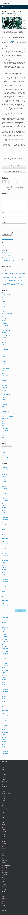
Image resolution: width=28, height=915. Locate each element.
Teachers (16, 159)
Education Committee (6, 337)
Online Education (5, 401)
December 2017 (5, 538)
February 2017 (5, 555)
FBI (3, 344)
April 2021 (4, 486)
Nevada (3, 383)
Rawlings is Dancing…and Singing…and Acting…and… (14, 166)
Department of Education (7, 330)
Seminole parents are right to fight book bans (10, 262)
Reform (3, 408)
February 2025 (5, 465)
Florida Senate (5, 349)
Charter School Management (7, 313)
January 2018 (4, 536)
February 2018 (5, 534)
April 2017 (4, 552)
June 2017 (4, 548)
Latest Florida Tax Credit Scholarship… (14, 171)
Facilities (8, 158)
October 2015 (4, 583)
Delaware (4, 328)
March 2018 (4, 533)
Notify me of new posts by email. (9, 232)
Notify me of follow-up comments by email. (11, 229)
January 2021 (4, 491)
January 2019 (4, 515)
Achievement (4, 292)
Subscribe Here (20, 610)
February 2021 (5, 490)
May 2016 (4, 570)
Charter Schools (5, 315)
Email (3, 217)
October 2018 (4, 521)
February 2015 (5, 596)
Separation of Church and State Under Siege (15, 271)
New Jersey (4, 387)
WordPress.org (5, 459)
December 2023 (5, 467)
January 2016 (4, 577)
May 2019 (4, 509)
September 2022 (5, 476)
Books (3, 306)
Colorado (4, 320)
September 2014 (5, 605)
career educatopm (5, 309)
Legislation (4, 370)
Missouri (3, 382)
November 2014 (5, 601)
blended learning (5, 304)
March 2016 (4, 574)
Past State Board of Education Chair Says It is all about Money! (12, 12)
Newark (3, 392)
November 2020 (5, 495)
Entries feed (4, 455)
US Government (5, 430)
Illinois (3, 356)
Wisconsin (4, 439)
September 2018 (5, 522)
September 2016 (5, 564)
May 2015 (4, 591)
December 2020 (5, 493)
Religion (18, 158)
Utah (3, 432)
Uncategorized (5, 428)
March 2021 (4, 488)
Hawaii (3, 354)
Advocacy (4, 296)
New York (4, 390)
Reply (20, 182)
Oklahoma (4, 399)
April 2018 (4, 531)
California (4, 308)
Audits (3, 301)
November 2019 (5, 502)
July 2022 (4, 479)
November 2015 (5, 581)
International (4, 361)
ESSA (3, 340)
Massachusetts (5, 375)
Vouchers (20, 159)
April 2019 (4, 510)
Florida (11, 158)
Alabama (4, 297)
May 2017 (4, 550)
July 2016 (4, 567)
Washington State (5, 437)
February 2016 (5, 576)
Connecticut (4, 323)
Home (24, 280)
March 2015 (4, 595)
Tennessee (4, 421)
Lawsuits (4, 366)
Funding (14, 158)
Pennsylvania (4, 402)
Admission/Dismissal (6, 294)
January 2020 (4, 498)
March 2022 (4, 484)
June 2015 (4, 589)
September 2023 (5, 469)
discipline (4, 334)
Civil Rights (4, 318)
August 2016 (4, 565)
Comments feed (5, 457)
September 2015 (5, 584)
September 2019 (5, 503)
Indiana (3, 358)
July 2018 (4, 526)
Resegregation (5, 413)
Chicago (3, 316)
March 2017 (4, 553)
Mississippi (4, 380)
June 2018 (4, 527)
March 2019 (4, 512)
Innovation (4, 359)
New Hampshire (5, 385)
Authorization (4, 303)
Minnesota (4, 378)
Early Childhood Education (7, 335)
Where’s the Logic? (6, 255)
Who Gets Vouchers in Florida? (8, 257)
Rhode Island (4, 414)
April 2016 (4, 572)
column (12, 41)
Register (3, 452)
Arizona (3, 299)
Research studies (5, 411)
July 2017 (4, 546)
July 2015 (4, 588)
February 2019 (5, 514)
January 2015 (4, 598)
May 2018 (4, 529)
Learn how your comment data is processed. (12, 238)
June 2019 (4, 507)
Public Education (5, 404)
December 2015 (5, 579)
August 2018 (4, 524)
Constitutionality (5, 325)
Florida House (4, 347)
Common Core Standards (7, 321)
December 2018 (5, 517)
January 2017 (4, 557)
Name (3, 212)
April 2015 (4, 593)
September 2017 (5, 543)
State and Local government (7, 416)
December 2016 (5, 558)
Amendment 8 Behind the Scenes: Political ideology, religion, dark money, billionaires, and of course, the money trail (13, 276)
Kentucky (4, 365)
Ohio (3, 397)
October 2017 (4, 541)
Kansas (3, 363)
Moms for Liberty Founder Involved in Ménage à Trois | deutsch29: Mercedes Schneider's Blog (12, 282)
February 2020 (5, 496)
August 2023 (4, 471)
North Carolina (5, 396)
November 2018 (5, 519)
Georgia (3, 352)
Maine (3, 373)
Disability (4, 332)
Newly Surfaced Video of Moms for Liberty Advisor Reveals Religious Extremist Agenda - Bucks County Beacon (13, 274)
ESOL (3, 339)
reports (10, 114)
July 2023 (4, 472)
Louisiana (4, 371)
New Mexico (4, 389)
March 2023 (4, 474)
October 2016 (4, 562)
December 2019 (5, 500)
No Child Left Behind (6, 394)
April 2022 (4, 483)
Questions (4, 406)
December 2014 (5, 600)
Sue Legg (17, 15)
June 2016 (4, 569)
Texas (3, 425)
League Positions (5, 368)
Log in (3, 454)
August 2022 (4, 478)
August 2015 (4, 586)
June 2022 (4, 481)
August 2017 (4, 545)
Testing (3, 423)
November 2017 (5, 540)
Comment (4, 198)
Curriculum (4, 327)
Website (3, 222)
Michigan (4, 377)
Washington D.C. (5, 435)
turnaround (4, 427)
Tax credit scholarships (10, 159)
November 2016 (5, 560)
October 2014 (4, 603)
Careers (3, 311)
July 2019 (4, 505)
